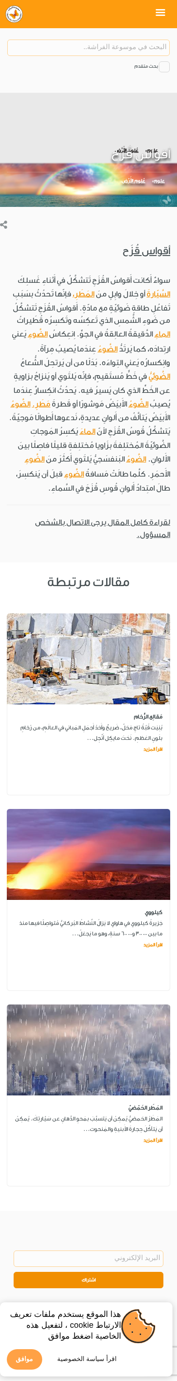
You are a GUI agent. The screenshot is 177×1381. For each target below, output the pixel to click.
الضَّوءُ (108, 349)
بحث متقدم (146, 66)
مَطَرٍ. (41, 404)
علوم (159, 181)
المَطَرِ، (83, 294)
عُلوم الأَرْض (133, 181)
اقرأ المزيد (152, 749)
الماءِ (162, 334)
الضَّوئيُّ (159, 376)
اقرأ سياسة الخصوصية (87, 1358)
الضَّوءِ (38, 334)
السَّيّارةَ (158, 294)
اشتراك (89, 1280)
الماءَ (87, 431)
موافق (24, 1358)
